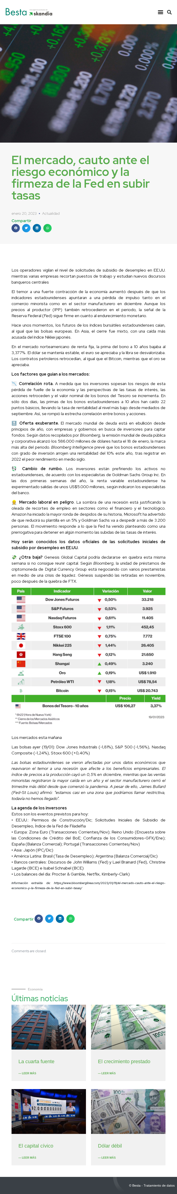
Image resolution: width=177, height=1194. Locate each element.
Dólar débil (110, 1146)
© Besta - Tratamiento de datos (152, 1185)
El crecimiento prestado (124, 1061)
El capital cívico (35, 1146)
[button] (160, 12)
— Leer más (27, 1073)
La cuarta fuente (36, 1061)
